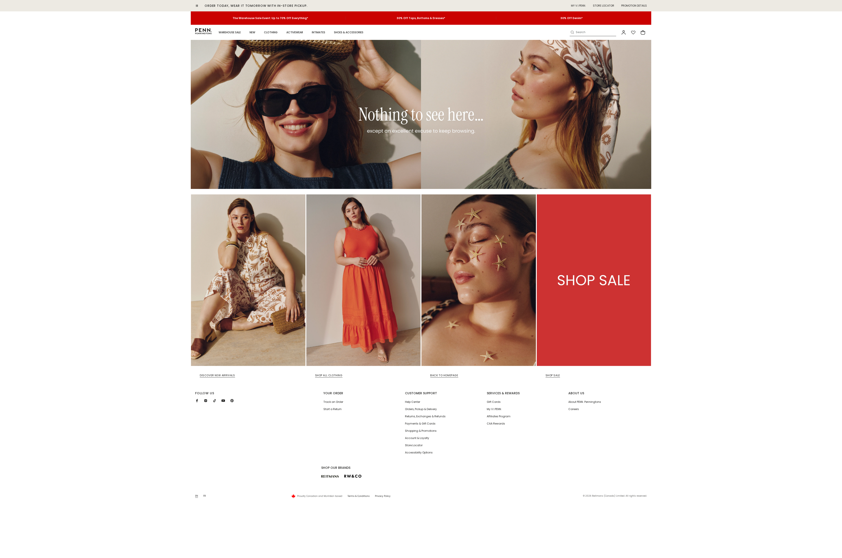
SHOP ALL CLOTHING (329, 375)
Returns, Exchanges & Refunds (425, 416)
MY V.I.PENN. (578, 5)
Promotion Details (634, 5)
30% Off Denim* (571, 18)
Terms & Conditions (359, 496)
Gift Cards (494, 402)
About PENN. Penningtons (584, 402)
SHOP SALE (553, 375)
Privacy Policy (383, 496)
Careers (573, 409)
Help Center (412, 402)
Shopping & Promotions (421, 431)
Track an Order (333, 402)
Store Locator (603, 5)
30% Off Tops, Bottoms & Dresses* (421, 18)
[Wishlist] (633, 32)
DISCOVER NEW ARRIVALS (217, 375)
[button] (230, 32)
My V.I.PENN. (494, 409)
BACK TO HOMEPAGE (444, 375)
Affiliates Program (498, 416)
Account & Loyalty (417, 438)
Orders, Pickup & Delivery (421, 409)
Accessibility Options (419, 452)
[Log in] (623, 32)
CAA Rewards (496, 423)
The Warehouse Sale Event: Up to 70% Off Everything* (270, 18)
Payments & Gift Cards (420, 423)
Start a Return (332, 409)
